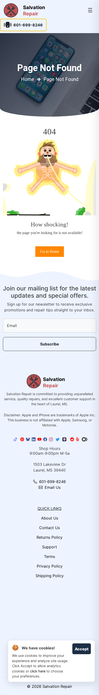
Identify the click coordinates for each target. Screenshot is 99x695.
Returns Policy (49, 537)
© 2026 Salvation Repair (49, 686)
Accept (81, 649)
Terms (49, 556)
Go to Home (49, 251)
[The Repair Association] (84, 439)
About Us (49, 518)
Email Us (52, 487)
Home (27, 79)
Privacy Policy (49, 566)
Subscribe (49, 344)
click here (37, 671)
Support (49, 546)
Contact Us (49, 527)
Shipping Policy (50, 575)
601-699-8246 (28, 25)
